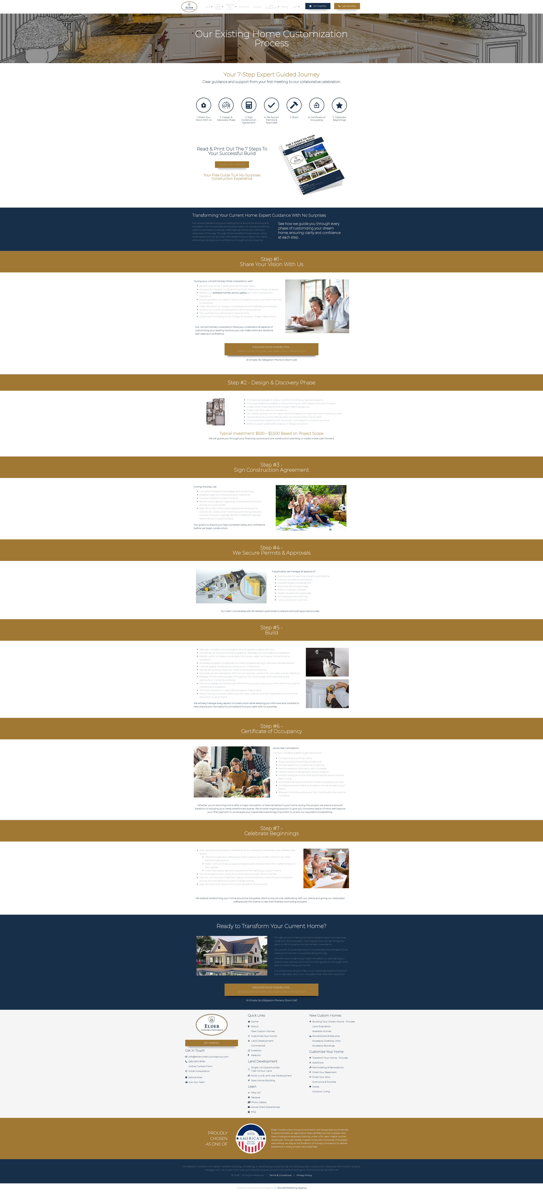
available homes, (222, 292)
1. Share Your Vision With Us (204, 118)
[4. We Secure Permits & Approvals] (271, 105)
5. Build (294, 117)
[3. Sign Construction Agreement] (248, 105)
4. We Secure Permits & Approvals (271, 120)
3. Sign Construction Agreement (248, 120)
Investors (257, 7)
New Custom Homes (218, 7)
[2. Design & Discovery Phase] (226, 105)
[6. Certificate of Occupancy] (316, 105)
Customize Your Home (230, 7)
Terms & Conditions (280, 1175)
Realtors (284, 7)
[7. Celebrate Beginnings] (339, 105)
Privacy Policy (304, 1175)
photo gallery (239, 292)
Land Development (271, 7)
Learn (294, 7)
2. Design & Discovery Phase (226, 118)
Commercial (244, 7)
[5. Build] (294, 105)
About (207, 7)
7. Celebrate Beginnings (339, 118)
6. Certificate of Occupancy (316, 118)
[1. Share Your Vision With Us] (203, 105)
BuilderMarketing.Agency (292, 1187)
